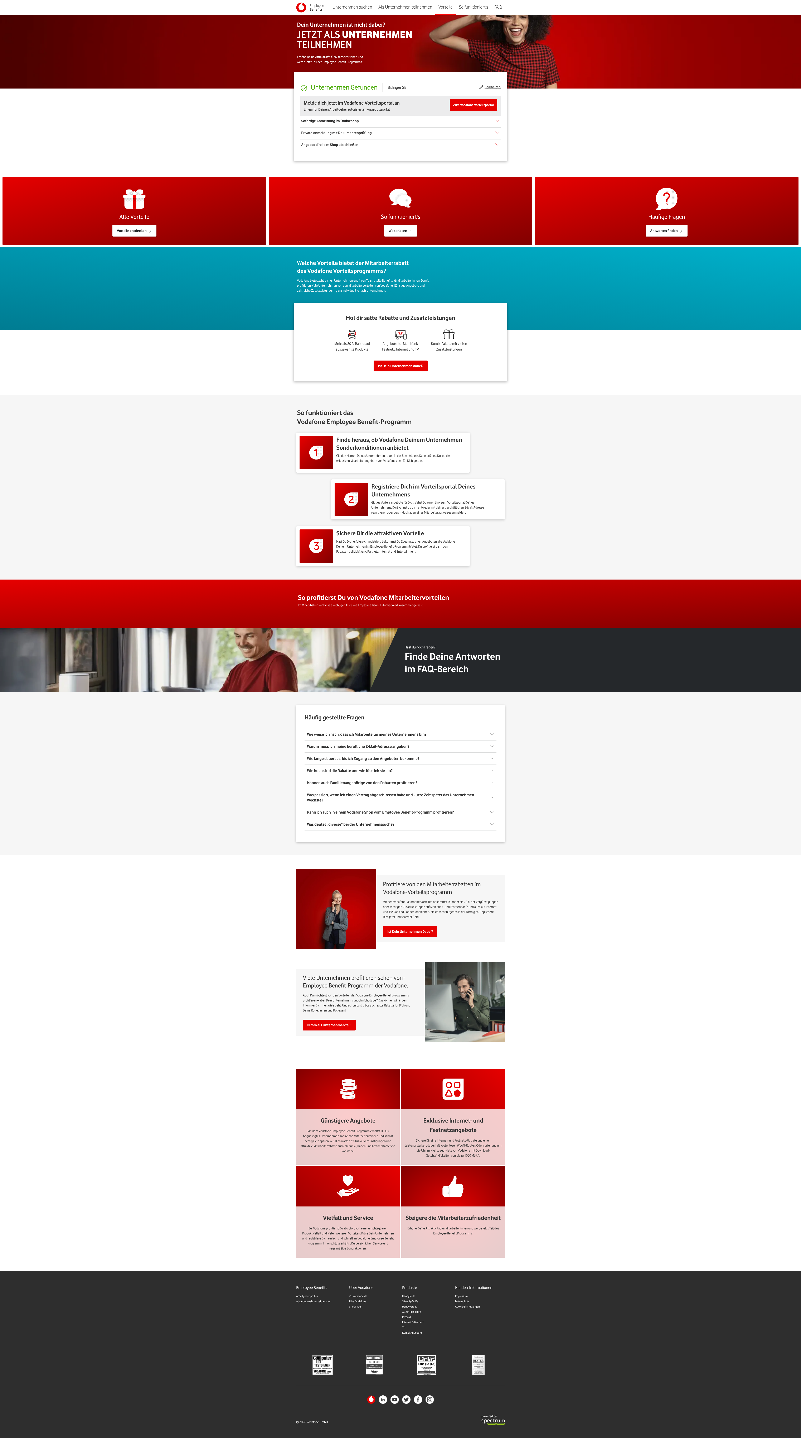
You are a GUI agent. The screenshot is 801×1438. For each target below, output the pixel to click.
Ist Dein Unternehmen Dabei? (410, 931)
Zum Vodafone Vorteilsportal (473, 105)
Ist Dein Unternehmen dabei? (400, 366)
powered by (489, 1416)
